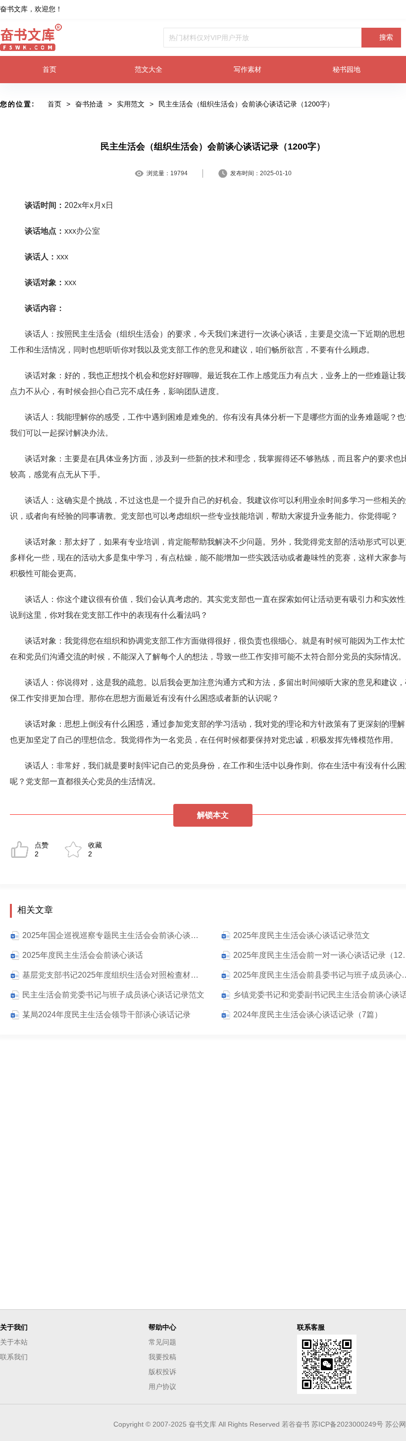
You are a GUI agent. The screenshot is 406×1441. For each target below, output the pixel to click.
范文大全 (148, 69)
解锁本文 (213, 815)
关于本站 (14, 1342)
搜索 (386, 37)
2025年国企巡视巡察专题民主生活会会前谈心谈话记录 (113, 935)
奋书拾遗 (89, 104)
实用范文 (131, 104)
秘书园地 (346, 69)
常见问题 (162, 1342)
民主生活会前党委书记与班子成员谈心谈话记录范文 (113, 995)
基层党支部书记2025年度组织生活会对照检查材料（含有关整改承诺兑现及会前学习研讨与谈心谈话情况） (113, 975)
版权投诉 (162, 1372)
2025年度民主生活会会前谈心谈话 (82, 955)
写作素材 (247, 69)
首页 (49, 69)
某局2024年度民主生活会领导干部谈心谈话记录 (106, 1014)
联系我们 (14, 1357)
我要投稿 (162, 1357)
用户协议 (162, 1387)
